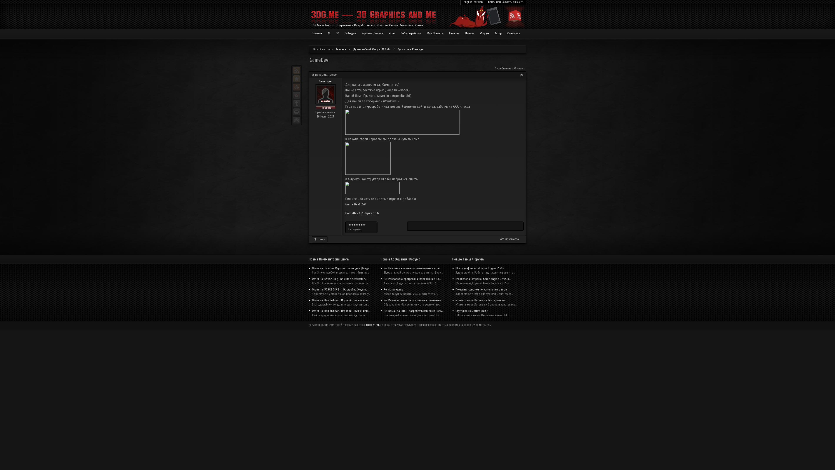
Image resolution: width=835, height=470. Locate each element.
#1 (521, 74)
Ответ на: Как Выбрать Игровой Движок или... (341, 300)
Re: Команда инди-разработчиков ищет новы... (414, 311)
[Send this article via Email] (296, 95)
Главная (317, 33)
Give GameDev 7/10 (360, 225)
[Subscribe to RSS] (296, 70)
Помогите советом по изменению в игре (481, 289)
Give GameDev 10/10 (365, 225)
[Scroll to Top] (296, 120)
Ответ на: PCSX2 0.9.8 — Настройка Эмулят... (340, 289)
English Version (473, 2)
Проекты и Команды (410, 49)
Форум (484, 33)
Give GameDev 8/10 (361, 225)
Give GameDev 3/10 (353, 225)
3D (337, 33)
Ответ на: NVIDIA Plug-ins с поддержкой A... (339, 279)
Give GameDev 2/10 (351, 225)
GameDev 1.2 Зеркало (362, 213)
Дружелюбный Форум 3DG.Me (371, 49)
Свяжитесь (373, 325)
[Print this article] (296, 111)
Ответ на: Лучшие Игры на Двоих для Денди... (341, 268)
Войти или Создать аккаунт (505, 2)
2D (329, 33)
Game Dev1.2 (355, 204)
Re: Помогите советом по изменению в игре (412, 268)
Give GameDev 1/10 (349, 225)
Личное (469, 33)
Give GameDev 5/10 (356, 225)
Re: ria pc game (393, 289)
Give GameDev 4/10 (354, 225)
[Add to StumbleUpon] (296, 87)
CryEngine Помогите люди (472, 311)
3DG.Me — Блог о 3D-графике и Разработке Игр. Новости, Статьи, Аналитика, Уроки (367, 25)
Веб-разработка (411, 33)
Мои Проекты (435, 33)
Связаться (513, 33)
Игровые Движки (372, 33)
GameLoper (325, 81)
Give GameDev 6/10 (358, 225)
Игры (392, 33)
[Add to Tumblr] (296, 103)
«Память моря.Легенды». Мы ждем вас (481, 300)
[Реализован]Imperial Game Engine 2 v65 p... (483, 279)
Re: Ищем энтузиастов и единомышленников (412, 300)
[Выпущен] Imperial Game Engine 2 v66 (480, 268)
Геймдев (350, 33)
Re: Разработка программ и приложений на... (412, 279)
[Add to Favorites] (296, 78)
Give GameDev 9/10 (363, 225)
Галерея (454, 33)
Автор (498, 33)
